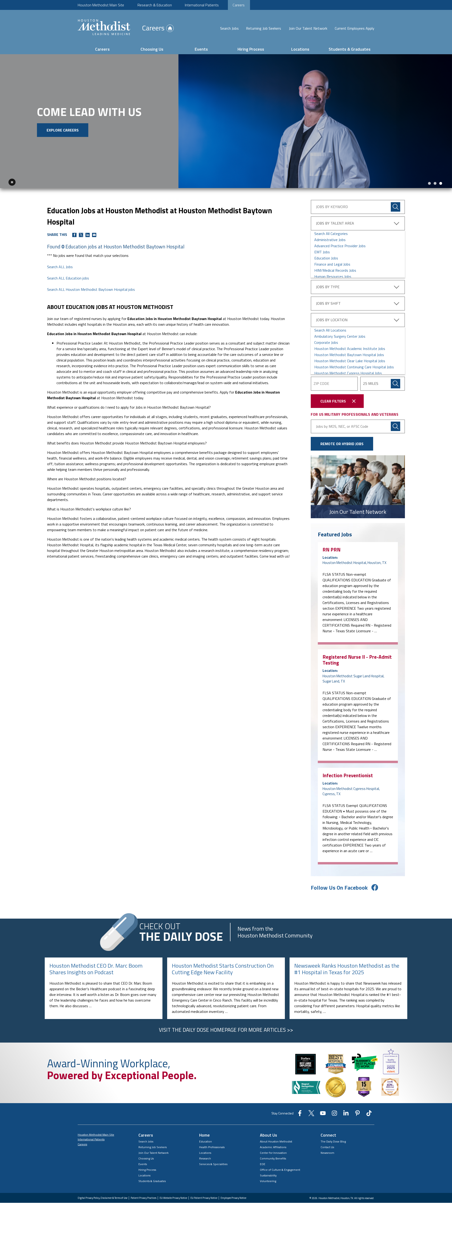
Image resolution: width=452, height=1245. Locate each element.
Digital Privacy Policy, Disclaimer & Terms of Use (102, 1196)
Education (205, 1140)
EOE (262, 1162)
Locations (300, 49)
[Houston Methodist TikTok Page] (369, 1113)
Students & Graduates (350, 49)
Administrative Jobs (330, 238)
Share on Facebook (74, 233)
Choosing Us (152, 49)
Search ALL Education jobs (68, 277)
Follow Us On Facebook (339, 886)
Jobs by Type (327, 285)
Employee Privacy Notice (233, 1196)
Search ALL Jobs (60, 265)
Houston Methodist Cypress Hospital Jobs (348, 371)
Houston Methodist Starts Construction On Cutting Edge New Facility (223, 967)
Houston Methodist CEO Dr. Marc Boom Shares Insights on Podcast (95, 967)
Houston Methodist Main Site (101, 5)
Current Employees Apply (354, 28)
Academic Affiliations (273, 1145)
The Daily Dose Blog (333, 1140)
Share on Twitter (81, 233)
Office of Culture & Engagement (280, 1168)
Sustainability (268, 1174)
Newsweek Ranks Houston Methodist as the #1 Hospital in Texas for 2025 (346, 967)
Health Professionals (212, 1145)
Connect (328, 1133)
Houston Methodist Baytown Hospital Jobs (349, 353)
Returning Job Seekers (263, 28)
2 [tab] (435, 182)
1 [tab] (429, 182)
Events (201, 49)
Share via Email (94, 233)
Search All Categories (331, 232)
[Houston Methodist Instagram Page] (334, 1113)
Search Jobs (229, 28)
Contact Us (327, 1145)
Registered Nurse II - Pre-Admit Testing (357, 658)
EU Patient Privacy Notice (203, 1196)
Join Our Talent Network (308, 28)
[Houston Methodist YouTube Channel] (323, 1113)
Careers (239, 5)
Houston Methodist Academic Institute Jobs (349, 347)
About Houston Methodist (276, 1140)
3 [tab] (440, 182)
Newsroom (327, 1151)
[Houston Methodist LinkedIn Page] (346, 1113)
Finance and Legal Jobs (332, 263)
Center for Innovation (273, 1151)
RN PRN (331, 548)
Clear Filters (333, 400)
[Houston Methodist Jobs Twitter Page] (311, 1113)
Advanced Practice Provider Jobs (340, 244)
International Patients (202, 5)
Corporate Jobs (326, 341)
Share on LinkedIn (87, 233)
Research (205, 1157)
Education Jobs (326, 256)
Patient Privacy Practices (143, 1196)
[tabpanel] (226, 120)
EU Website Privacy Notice (173, 1196)
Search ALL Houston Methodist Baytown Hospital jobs (91, 288)
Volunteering (268, 1179)
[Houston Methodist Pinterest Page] (357, 1113)
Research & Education (154, 5)
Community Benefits (273, 1157)
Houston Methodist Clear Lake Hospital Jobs (349, 359)
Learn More (46, 139)
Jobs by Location (331, 318)
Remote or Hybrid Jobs (341, 442)
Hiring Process (251, 49)
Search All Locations (330, 329)
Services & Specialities (213, 1162)
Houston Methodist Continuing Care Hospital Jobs (354, 365)
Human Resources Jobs (332, 275)
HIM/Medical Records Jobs (335, 269)
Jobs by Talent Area (335, 222)
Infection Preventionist (348, 774)
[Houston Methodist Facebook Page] (300, 1113)
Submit (395, 382)
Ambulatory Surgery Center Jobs (339, 335)
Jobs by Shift (328, 302)
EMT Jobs (322, 250)
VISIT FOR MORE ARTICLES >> (226, 1029)
